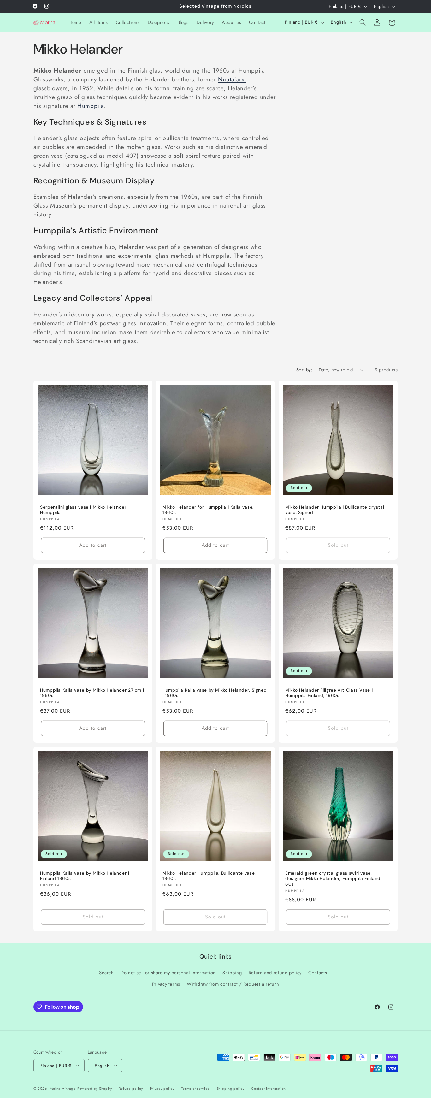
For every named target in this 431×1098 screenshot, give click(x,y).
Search (106, 972)
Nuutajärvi (232, 79)
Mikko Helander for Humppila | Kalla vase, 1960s (208, 509)
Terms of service (195, 1088)
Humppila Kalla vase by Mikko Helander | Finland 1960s (84, 876)
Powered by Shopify (94, 1088)
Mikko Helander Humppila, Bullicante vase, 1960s (209, 876)
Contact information (268, 1088)
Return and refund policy (275, 972)
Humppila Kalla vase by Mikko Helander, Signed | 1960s (214, 693)
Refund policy (131, 1088)
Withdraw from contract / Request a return (233, 984)
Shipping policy (230, 1088)
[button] (362, 22)
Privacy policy (162, 1088)
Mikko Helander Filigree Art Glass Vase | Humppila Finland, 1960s (329, 693)
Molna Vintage (63, 1088)
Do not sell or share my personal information (168, 972)
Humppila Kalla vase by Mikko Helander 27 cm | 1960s (92, 693)
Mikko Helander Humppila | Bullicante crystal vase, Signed (334, 509)
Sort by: (304, 369)
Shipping (232, 972)
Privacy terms (166, 984)
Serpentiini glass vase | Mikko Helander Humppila (83, 509)
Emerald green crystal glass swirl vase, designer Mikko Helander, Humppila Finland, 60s (333, 879)
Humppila (90, 106)
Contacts (317, 972)
